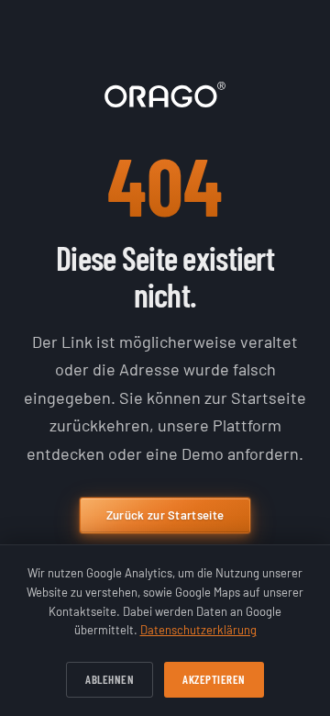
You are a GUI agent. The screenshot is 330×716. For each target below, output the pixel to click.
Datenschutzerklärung (198, 629)
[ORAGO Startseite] (165, 94)
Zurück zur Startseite (165, 515)
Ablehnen (109, 679)
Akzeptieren (214, 679)
